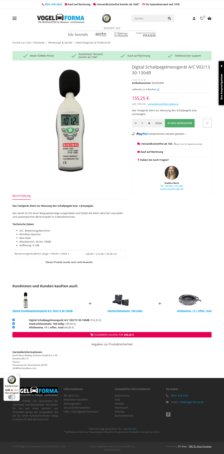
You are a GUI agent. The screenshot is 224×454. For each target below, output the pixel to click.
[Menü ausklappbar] (14, 18)
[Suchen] (169, 18)
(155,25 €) (65, 320)
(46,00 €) (51, 327)
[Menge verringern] (135, 123)
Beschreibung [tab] (21, 196)
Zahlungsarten (72, 403)
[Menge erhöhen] (149, 123)
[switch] (11, 397)
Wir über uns (71, 395)
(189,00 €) (52, 323)
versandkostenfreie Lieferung (163, 104)
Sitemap (119, 411)
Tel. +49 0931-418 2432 (171, 186)
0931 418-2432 (53, 4)
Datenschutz (122, 395)
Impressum (121, 407)
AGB (117, 399)
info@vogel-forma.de (191, 402)
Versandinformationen (77, 407)
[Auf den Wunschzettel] (207, 123)
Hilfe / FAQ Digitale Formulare (81, 411)
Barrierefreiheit (124, 415)
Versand (132, 428)
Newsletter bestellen (76, 399)
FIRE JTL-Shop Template (200, 446)
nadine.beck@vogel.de (171, 188)
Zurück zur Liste (21, 42)
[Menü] (18, 376)
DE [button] (158, 89)
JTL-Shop (182, 446)
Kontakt (119, 403)
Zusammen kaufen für (113, 334)
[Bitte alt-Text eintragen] (106, 18)
